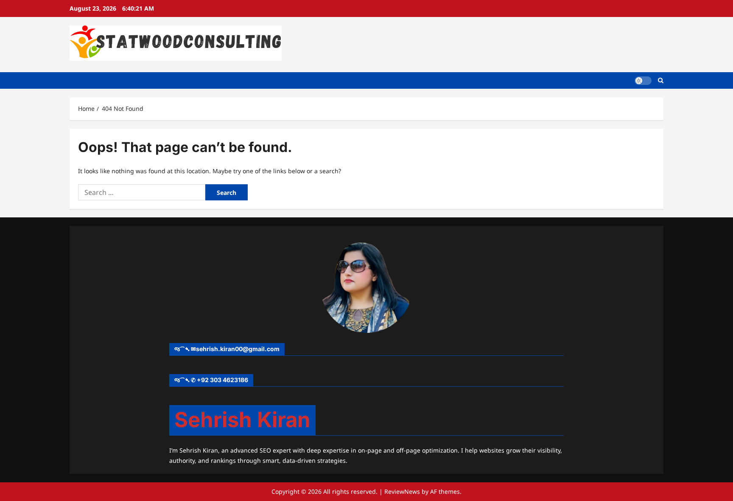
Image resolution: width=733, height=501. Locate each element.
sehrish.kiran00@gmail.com (238, 348)
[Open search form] (660, 80)
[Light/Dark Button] (643, 80)
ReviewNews (402, 491)
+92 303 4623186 (222, 379)
